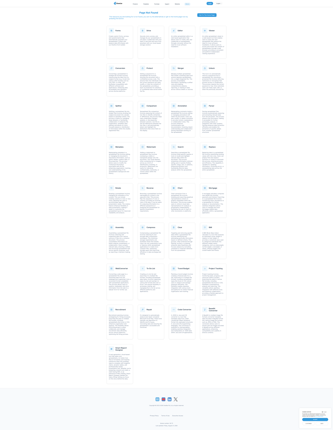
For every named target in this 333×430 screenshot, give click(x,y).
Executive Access (177, 415)
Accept (315, 419)
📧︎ (157, 399)
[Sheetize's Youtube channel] (163, 399)
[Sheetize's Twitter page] (176, 399)
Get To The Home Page (207, 15)
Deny (322, 423)
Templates (146, 4)
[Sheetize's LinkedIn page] (170, 399)
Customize (309, 423)
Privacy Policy (154, 415)
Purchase (156, 4)
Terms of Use (165, 415)
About (187, 4)
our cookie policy (319, 416)
